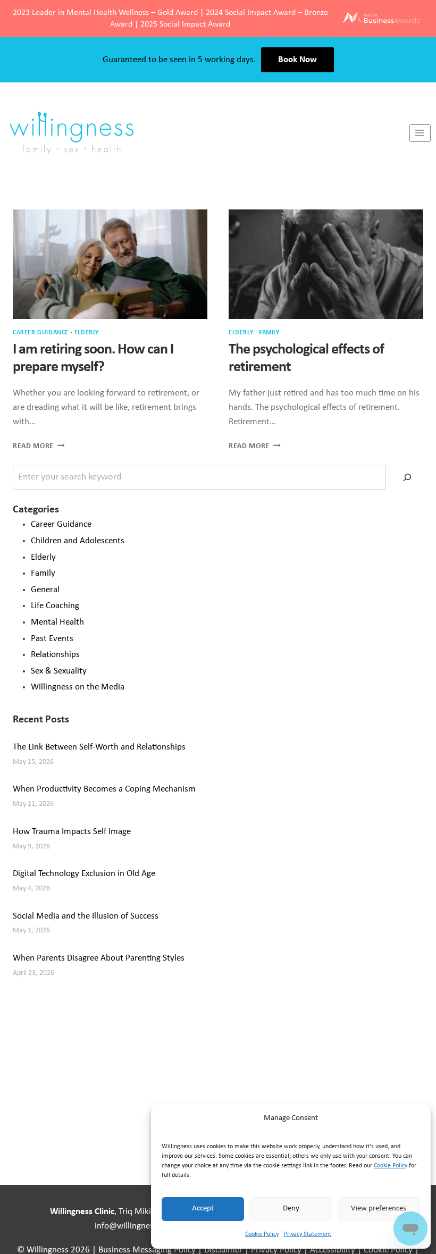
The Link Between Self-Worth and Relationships (99, 747)
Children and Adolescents (77, 540)
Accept (203, 1209)
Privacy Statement (307, 1234)
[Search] (407, 478)
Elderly (86, 333)
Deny (291, 1209)
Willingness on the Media (77, 687)
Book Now (297, 59)
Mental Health (57, 622)
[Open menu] (420, 133)
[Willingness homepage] (204, 132)
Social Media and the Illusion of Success (85, 916)
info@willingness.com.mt (141, 1226)
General (45, 589)
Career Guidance (41, 333)
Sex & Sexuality (59, 671)
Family (269, 333)
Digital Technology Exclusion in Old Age (84, 873)
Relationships (55, 654)
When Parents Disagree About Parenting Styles (99, 958)
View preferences (378, 1209)
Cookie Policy (390, 1166)
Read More (39, 446)
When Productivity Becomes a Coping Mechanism (104, 789)
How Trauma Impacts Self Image (72, 831)
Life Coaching (55, 605)
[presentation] (110, 264)
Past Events (52, 638)
